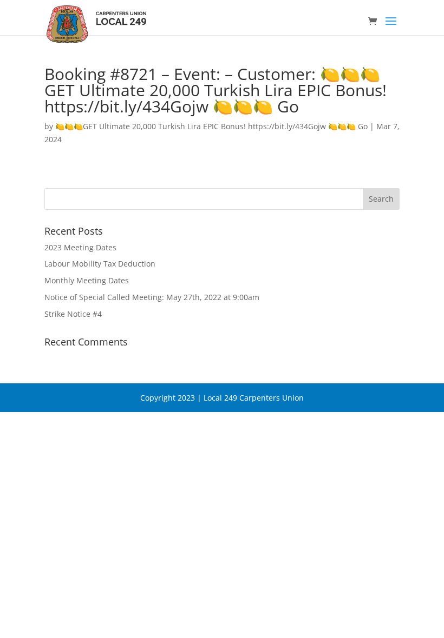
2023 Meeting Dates (80, 247)
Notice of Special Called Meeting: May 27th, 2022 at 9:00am (151, 297)
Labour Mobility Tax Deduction (99, 263)
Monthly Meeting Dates (86, 280)
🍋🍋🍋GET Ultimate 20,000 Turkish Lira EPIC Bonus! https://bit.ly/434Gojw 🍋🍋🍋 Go (211, 126)
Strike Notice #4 (73, 314)
